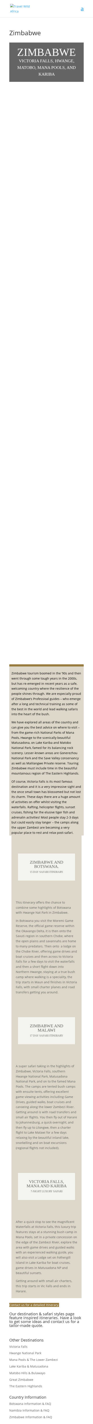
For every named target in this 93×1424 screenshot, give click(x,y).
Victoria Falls (18, 1347)
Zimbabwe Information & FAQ (30, 1417)
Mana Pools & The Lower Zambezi (33, 1360)
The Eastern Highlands (25, 1386)
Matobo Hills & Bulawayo (27, 1373)
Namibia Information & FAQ (29, 1410)
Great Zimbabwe (21, 1380)
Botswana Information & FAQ (30, 1404)
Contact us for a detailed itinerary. (34, 1305)
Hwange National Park (25, 1353)
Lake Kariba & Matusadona (28, 1366)
